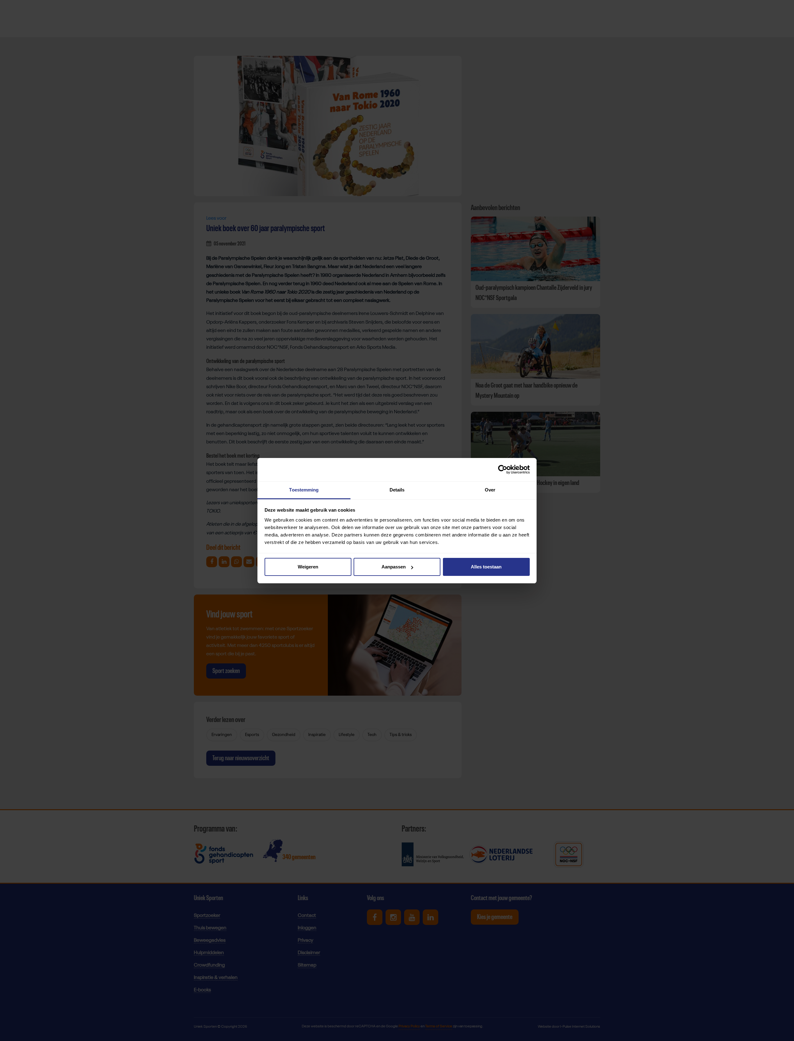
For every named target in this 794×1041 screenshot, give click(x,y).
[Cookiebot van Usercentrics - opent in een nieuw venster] (502, 469)
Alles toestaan (486, 566)
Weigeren (308, 566)
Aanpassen (393, 566)
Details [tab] (397, 489)
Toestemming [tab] (304, 489)
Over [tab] (490, 489)
